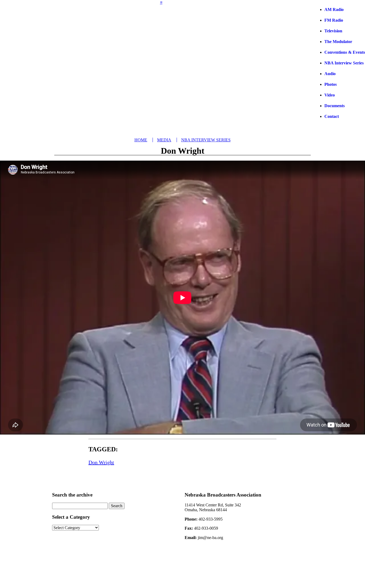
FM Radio (333, 20)
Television (333, 31)
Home (140, 140)
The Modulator (338, 41)
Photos (330, 84)
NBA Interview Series (344, 63)
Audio (330, 73)
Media (164, 140)
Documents (334, 105)
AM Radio (334, 9)
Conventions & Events (344, 52)
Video (329, 95)
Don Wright (101, 462)
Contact (331, 116)
